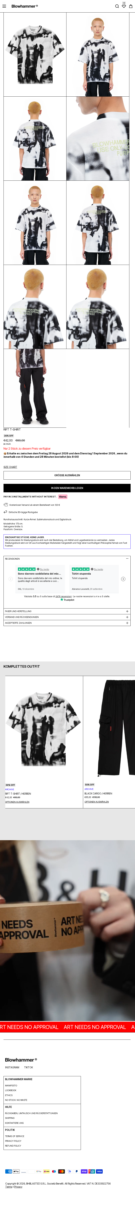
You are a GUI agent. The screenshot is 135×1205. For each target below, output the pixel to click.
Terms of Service (14, 1136)
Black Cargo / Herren (98, 793)
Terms (8, 1186)
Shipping (9, 1118)
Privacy (18, 1186)
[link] (67, 931)
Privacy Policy (13, 1141)
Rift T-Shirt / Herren (18, 794)
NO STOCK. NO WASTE (16, 1100)
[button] (131, 6)
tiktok (28, 1067)
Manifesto (11, 1085)
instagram (12, 1067)
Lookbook (10, 1090)
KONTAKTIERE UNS (14, 1123)
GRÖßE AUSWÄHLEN (67, 475)
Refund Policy (13, 1145)
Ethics (8, 1095)
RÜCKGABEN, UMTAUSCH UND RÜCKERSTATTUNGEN (31, 1113)
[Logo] (25, 6)
